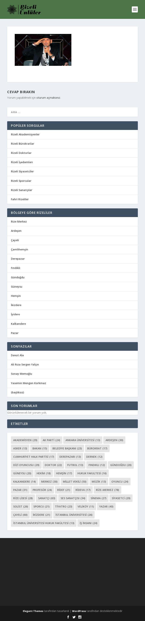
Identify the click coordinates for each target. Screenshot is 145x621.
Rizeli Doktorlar (21, 153)
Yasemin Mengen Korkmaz (28, 383)
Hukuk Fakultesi (91, 473)
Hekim (44, 473)
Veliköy (86, 506)
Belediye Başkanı (67, 448)
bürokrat (97, 448)
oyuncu (119, 481)
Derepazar (18, 258)
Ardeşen (16, 231)
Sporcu (41, 506)
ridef (63, 490)
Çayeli (15, 240)
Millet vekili (74, 481)
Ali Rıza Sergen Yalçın (25, 364)
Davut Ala (17, 355)
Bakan (39, 448)
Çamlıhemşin (19, 249)
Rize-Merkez (107, 490)
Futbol (75, 465)
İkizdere (16, 305)
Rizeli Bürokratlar (22, 143)
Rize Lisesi (23, 498)
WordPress (79, 611)
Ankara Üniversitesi (83, 440)
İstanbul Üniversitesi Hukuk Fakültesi (43, 523)
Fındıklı (15, 268)
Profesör (42, 490)
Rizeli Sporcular (21, 181)
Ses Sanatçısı (73, 498)
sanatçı (46, 498)
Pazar (15, 333)
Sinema (98, 498)
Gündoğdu (18, 277)
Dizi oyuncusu (26, 465)
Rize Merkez (19, 221)
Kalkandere (18, 323)
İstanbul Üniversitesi (74, 515)
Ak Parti (51, 440)
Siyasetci (121, 498)
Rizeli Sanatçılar (21, 190)
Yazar (106, 506)
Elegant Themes (33, 611)
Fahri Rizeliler (20, 199)
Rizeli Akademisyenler (25, 134)
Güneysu (16, 286)
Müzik (99, 481)
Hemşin (16, 296)
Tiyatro (63, 506)
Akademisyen (25, 440)
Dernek (94, 456)
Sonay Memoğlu (22, 373)
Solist (20, 506)
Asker (20, 448)
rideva (83, 490)
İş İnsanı (88, 523)
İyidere (15, 314)
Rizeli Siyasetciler (22, 171)
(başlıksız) (17, 392)
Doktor (53, 465)
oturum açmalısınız (48, 97)
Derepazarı (70, 456)
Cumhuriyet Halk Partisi (33, 456)
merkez (49, 481)
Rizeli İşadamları (22, 162)
